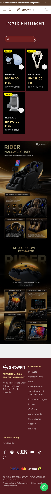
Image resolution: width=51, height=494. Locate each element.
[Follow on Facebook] (5, 452)
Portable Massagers (37, 399)
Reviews (32, 428)
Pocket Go (10, 74)
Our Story (32, 409)
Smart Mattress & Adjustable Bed (36, 393)
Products (32, 371)
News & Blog (8, 443)
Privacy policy (8, 483)
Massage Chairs (35, 376)
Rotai (30, 381)
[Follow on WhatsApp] (5, 458)
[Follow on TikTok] (39, 452)
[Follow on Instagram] (12, 452)
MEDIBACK (10, 117)
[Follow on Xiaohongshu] (22, 452)
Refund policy (22, 483)
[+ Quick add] (21, 67)
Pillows (31, 404)
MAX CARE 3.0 (35, 74)
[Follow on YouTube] (32, 452)
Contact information (11, 486)
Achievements (35, 414)
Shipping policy (37, 483)
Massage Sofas (35, 386)
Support (32, 423)
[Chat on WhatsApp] (44, 487)
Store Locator (34, 419)
